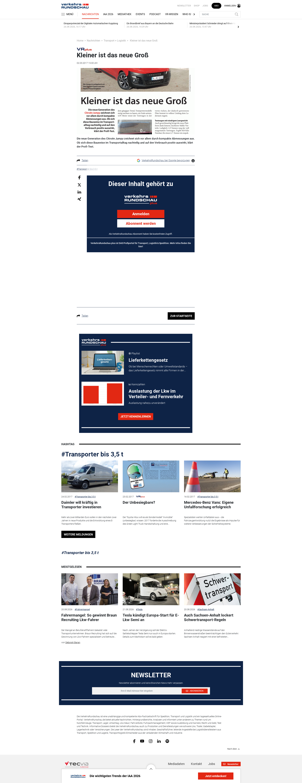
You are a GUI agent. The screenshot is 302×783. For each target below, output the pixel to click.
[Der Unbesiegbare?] (151, 476)
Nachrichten (90, 14)
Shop (197, 5)
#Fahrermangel (82, 609)
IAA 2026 (108, 14)
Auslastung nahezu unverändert (147, 402)
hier (140, 246)
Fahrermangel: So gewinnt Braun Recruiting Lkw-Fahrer (89, 617)
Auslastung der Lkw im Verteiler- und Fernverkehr (156, 393)
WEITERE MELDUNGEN (78, 534)
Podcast (155, 14)
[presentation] (238, 26)
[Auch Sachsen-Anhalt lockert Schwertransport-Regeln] (212, 589)
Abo (216, 5)
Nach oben (232, 749)
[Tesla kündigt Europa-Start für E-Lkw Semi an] (151, 589)
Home (80, 40)
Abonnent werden (141, 223)
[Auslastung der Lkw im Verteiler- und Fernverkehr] (102, 394)
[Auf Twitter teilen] (79, 185)
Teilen (85, 160)
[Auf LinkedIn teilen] (79, 192)
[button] (151, 766)
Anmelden (140, 214)
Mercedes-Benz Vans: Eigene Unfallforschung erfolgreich (209, 504)
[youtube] (142, 741)
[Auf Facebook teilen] (79, 177)
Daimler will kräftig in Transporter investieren (81, 504)
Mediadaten (176, 764)
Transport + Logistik (115, 40)
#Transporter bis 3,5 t (92, 454)
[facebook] (134, 741)
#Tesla (139, 609)
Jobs (205, 5)
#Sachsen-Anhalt (205, 609)
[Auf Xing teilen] (79, 199)
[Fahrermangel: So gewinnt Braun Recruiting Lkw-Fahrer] (89, 589)
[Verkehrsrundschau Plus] (84, 49)
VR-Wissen (171, 14)
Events (140, 14)
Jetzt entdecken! (215, 776)
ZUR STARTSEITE (181, 316)
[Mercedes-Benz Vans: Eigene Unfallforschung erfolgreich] (212, 476)
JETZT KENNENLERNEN (135, 416)
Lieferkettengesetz (148, 360)
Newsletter (184, 5)
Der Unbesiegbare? (139, 502)
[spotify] (167, 741)
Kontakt (196, 764)
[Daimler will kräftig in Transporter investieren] (89, 476)
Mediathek (124, 14)
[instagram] (150, 741)
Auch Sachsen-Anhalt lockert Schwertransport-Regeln (208, 617)
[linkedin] (159, 741)
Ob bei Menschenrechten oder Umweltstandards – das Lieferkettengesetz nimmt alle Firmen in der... (158, 368)
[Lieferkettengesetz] (102, 363)
